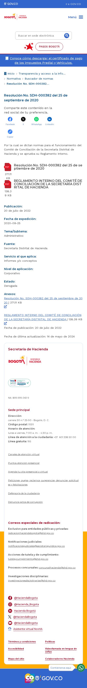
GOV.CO (75, 3)
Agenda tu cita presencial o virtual (28, 471)
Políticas (50, 641)
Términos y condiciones (22, 641)
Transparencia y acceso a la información (42, 73)
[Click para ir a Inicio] (15, 14)
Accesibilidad (16, 648)
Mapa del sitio (16, 659)
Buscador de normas (39, 78)
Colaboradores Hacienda (59, 659)
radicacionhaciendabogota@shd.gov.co (31, 533)
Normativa (14, 78)
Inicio (10, 74)
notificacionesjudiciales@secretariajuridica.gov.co (36, 545)
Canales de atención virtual (23, 454)
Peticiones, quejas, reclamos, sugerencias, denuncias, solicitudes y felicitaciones (43, 482)
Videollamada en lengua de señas (61, 650)
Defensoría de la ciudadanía (24, 493)
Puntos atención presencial (23, 462)
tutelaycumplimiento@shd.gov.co (28, 558)
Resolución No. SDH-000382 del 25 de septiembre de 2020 (28, 83)
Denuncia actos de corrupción (25, 501)
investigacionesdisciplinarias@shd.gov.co (31, 580)
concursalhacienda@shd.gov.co (57, 567)
